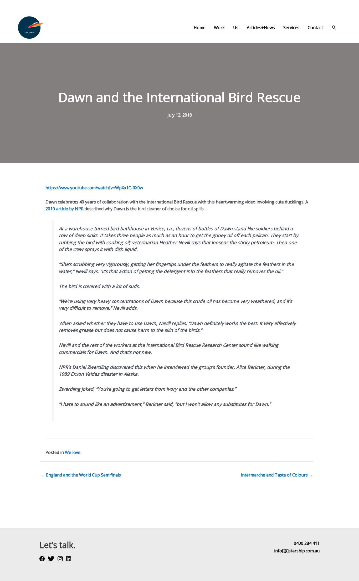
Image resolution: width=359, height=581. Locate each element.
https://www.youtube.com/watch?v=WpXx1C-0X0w (94, 188)
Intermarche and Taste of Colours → (277, 475)
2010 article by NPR (64, 209)
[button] (334, 27)
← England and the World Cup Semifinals (81, 475)
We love (72, 452)
